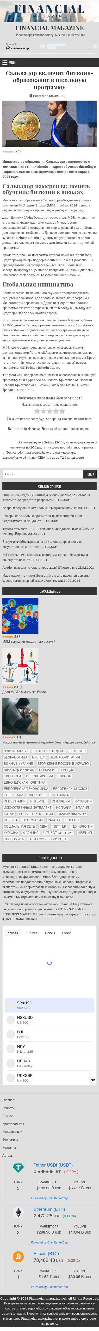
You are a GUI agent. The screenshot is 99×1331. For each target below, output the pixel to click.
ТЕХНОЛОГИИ (82, 826)
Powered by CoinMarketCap (49, 1198)
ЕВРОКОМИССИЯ (39, 776)
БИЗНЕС (38, 757)
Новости (34, 429)
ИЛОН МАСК (59, 795)
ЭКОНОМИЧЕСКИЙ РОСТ (48, 839)
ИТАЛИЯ (82, 807)
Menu (12, 62)
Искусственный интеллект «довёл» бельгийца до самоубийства (48, 742)
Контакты (9, 1147)
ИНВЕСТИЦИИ (14, 801)
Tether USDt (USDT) (53, 1165)
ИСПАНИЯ (63, 807)
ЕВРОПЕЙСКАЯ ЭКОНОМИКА (26, 789)
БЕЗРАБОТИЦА (15, 757)
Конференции (12, 1131)
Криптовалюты (13, 1124)
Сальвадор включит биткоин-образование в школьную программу (49, 79)
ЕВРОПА (64, 776)
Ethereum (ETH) (49, 1209)
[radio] (37, 412)
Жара (19, 795)
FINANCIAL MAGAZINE (49, 27)
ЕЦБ (7, 795)
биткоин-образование (73, 429)
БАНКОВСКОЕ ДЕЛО (49, 751)
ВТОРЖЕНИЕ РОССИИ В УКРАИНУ (63, 763)
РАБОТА (54, 820)
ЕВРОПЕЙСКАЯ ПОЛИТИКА (24, 782)
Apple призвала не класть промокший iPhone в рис (39, 567)
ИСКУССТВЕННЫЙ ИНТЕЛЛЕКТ (27, 807)
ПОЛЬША (11, 820)
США (43, 826)
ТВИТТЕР (59, 826)
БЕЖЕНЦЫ (77, 751)
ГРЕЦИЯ (67, 770)
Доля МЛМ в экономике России (24, 692)
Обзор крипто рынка (72, 814)
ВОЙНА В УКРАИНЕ (18, 763)
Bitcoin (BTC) (46, 1253)
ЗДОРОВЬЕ (37, 795)
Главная (8, 1100)
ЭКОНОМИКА (14, 839)
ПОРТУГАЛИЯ (33, 820)
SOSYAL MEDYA (16, 751)
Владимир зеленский (19, 770)
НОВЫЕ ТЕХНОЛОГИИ (36, 814)
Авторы (7, 1155)
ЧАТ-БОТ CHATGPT (58, 833)
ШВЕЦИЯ (85, 833)
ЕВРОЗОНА (12, 776)
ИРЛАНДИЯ (83, 801)
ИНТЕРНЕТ (38, 801)
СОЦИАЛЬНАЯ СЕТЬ (19, 826)
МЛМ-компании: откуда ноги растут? (28, 641)
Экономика (10, 1139)
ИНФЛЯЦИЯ (61, 801)
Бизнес (7, 1116)
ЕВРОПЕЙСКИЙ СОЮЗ (70, 789)
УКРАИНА (11, 833)
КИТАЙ (9, 814)
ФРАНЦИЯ (30, 833)
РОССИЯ (72, 820)
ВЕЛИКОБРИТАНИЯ (65, 757)
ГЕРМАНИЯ (47, 770)
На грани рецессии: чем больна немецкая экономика (39, 508)
